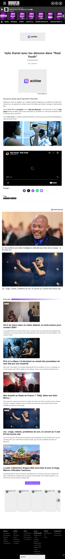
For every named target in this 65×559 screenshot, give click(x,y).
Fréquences (7, 543)
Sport (21, 21)
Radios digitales (41, 21)
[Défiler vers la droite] (58, 500)
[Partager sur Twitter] (28, 191)
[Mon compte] (60, 3)
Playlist (5, 537)
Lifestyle (29, 21)
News (7, 21)
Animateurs (6, 535)
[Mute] (31, 9)
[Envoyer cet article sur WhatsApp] (37, 191)
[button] (11, 500)
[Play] (2, 9)
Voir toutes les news (32, 483)
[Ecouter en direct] (53, 3)
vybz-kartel (7, 198)
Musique (14, 21)
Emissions (6, 533)
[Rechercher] (56, 3)
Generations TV (56, 21)
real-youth (13, 198)
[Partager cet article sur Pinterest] (32, 191)
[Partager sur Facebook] (24, 191)
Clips (45, 537)
